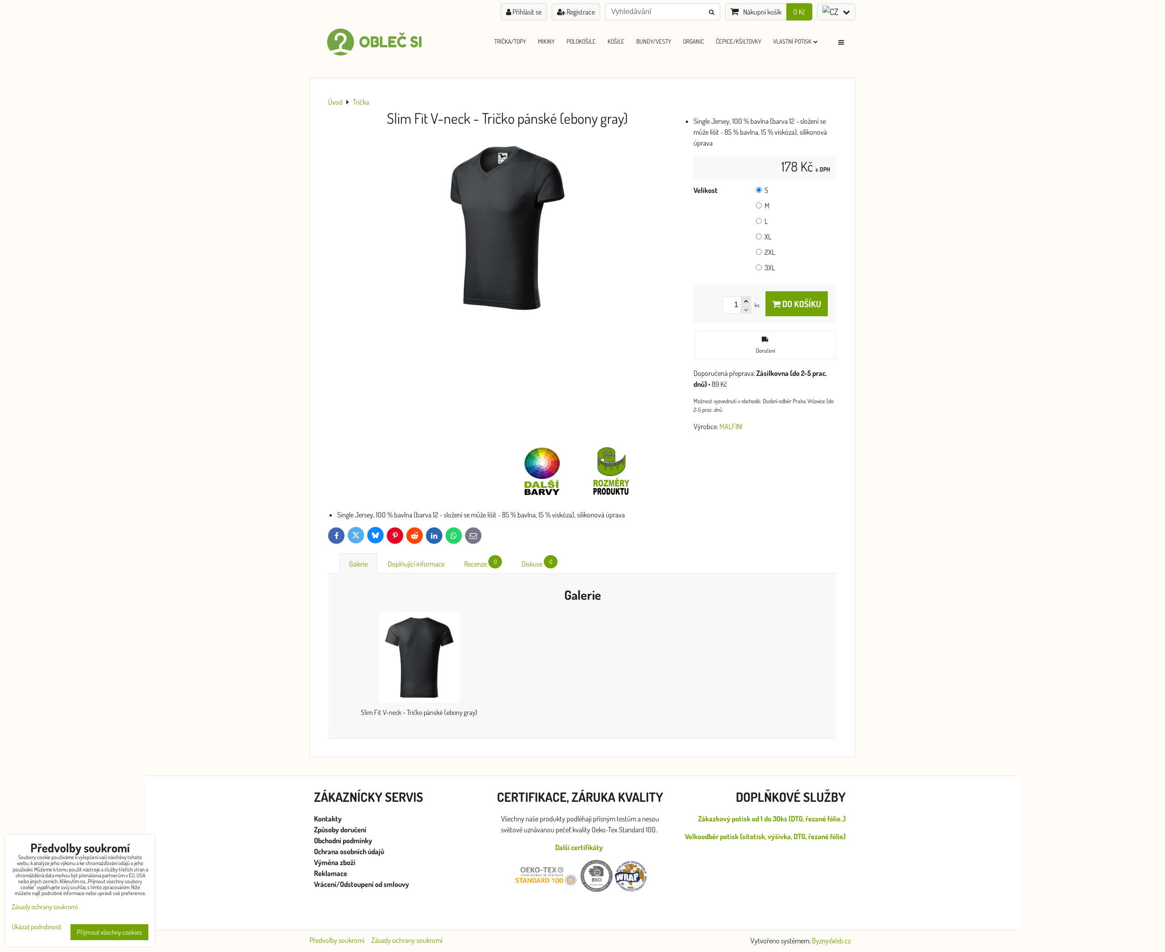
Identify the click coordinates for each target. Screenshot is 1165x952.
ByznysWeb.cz (831, 940)
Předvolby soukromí (337, 940)
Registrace (580, 11)
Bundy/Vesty (653, 41)
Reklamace (331, 873)
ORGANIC (693, 41)
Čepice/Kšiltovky (738, 41)
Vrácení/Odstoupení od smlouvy (361, 884)
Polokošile (581, 41)
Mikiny (546, 41)
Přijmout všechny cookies (109, 932)
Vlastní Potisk (792, 41)
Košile (616, 41)
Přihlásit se (526, 11)
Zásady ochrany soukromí (406, 940)
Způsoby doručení (341, 829)
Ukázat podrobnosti (36, 927)
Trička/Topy (510, 41)
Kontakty (328, 818)
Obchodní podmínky (343, 840)
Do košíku (800, 303)
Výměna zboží (334, 862)
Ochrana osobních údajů (349, 851)
